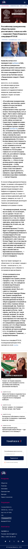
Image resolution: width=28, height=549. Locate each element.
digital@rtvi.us (5, 531)
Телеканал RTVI (6, 518)
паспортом (13, 128)
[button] (24, 2)
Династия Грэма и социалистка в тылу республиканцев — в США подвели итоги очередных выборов (14, 396)
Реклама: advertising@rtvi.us (9, 534)
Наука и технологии (6, 497)
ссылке (15, 345)
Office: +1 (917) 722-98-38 (8, 536)
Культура (3, 494)
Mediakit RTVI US (5, 521)
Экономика (4, 488)
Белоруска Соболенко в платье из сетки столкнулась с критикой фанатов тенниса (14, 418)
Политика (4, 39)
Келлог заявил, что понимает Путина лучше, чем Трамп (12, 408)
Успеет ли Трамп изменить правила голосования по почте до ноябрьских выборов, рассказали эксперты (13, 383)
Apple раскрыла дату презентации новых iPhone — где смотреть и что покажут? (14, 429)
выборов (15, 63)
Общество (4, 483)
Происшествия (5, 491)
